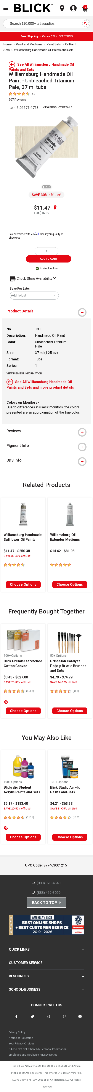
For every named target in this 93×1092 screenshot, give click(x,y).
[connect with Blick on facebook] (16, 1019)
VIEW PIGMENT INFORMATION (24, 373)
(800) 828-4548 (49, 883)
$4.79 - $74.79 (61, 677)
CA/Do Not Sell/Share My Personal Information (38, 1049)
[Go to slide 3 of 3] (49, 186)
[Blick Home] (33, 8)
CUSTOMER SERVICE (25, 963)
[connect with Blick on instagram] (48, 1019)
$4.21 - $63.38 (61, 804)
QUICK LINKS (19, 949)
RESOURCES (19, 976)
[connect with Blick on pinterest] (64, 1019)
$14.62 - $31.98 (62, 551)
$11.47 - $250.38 (17, 551)
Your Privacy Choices (21, 1043)
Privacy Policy (17, 1032)
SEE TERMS (66, 36)
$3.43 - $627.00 (16, 677)
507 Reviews (17, 99)
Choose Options (23, 584)
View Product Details (57, 107)
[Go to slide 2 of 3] (46, 186)
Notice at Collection (21, 1037)
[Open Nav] (5, 8)
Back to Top (44, 902)
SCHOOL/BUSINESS (24, 989)
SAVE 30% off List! (46, 195)
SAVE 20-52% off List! (17, 808)
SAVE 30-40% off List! (17, 556)
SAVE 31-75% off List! (63, 808)
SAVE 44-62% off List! (63, 682)
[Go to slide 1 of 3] (43, 186)
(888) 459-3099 (49, 893)
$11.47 (42, 208)
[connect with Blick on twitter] (32, 1019)
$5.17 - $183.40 (16, 804)
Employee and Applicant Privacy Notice (33, 1054)
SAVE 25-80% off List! (17, 682)
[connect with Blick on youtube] (80, 1019)
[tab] (46, 311)
